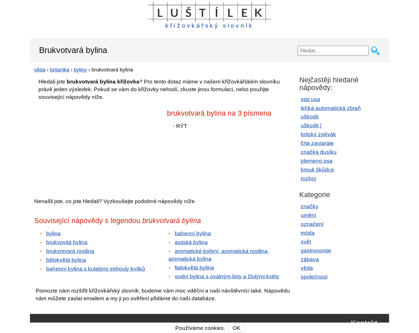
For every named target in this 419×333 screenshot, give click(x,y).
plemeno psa (317, 161)
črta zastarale (317, 143)
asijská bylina (191, 242)
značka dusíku (319, 152)
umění (308, 215)
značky (309, 206)
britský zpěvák (318, 134)
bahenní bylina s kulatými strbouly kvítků (95, 269)
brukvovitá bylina (67, 242)
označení (312, 224)
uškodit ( (311, 125)
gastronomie (316, 251)
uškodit (309, 117)
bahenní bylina (193, 233)
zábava (310, 259)
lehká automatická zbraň (331, 108)
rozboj (308, 178)
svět (306, 242)
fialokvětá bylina (194, 268)
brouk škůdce (317, 170)
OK (237, 328)
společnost (314, 277)
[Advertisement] (84, 145)
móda (308, 233)
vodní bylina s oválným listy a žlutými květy (227, 276)
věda (307, 268)
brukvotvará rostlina (70, 251)
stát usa (310, 99)
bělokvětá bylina (66, 260)
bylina (53, 233)
